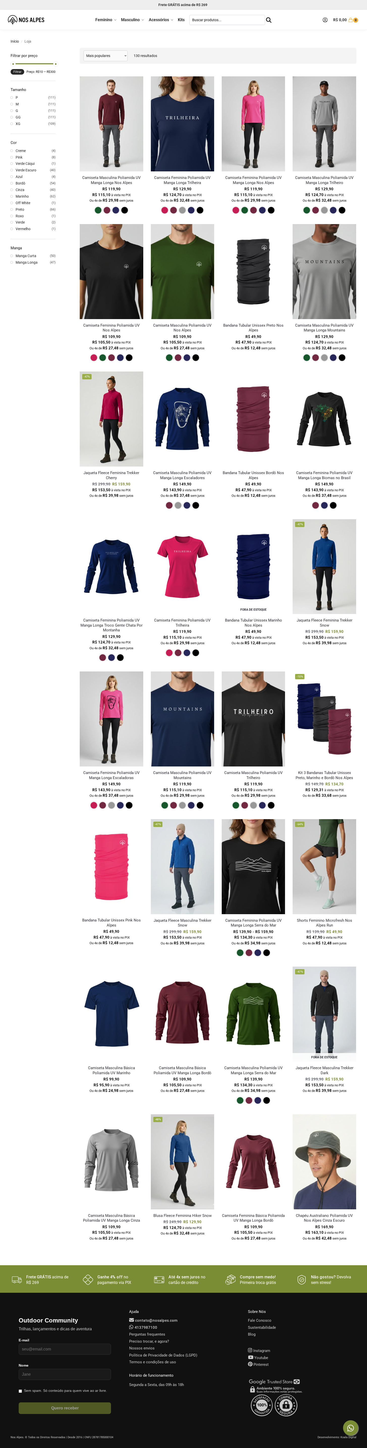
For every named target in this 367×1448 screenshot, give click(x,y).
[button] (346, 19)
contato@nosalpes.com (156, 1320)
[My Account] (325, 19)
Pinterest (260, 1364)
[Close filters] (57, 51)
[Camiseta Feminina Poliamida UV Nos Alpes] (111, 271)
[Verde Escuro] (98, 210)
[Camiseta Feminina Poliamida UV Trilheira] (182, 566)
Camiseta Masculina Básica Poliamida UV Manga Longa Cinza (111, 1218)
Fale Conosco (259, 1320)
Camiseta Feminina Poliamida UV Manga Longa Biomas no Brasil (324, 475)
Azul (19, 177)
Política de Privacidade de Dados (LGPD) (163, 1355)
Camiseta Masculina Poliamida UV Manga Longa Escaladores (182, 475)
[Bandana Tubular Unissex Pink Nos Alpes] (111, 866)
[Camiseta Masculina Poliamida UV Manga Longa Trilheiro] (324, 123)
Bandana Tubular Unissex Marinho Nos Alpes (253, 623)
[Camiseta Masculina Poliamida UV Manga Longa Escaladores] (182, 419)
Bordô (20, 183)
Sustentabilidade (262, 1327)
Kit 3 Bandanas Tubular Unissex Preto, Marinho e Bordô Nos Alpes (324, 775)
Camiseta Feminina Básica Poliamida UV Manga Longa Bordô (253, 1218)
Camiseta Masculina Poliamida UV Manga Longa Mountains (324, 328)
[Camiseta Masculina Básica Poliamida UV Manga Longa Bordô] (182, 1014)
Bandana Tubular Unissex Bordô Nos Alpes (253, 475)
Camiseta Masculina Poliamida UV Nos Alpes (182, 328)
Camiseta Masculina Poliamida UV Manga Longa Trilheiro (324, 180)
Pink (19, 157)
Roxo (20, 216)
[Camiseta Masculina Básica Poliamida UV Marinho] (111, 1014)
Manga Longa (27, 262)
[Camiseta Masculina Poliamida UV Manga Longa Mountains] (324, 271)
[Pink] (164, 210)
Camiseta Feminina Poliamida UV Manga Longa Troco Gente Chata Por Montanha (111, 625)
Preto (20, 209)
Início (15, 41)
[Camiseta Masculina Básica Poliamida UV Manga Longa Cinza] (111, 1161)
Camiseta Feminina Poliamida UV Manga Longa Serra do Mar (253, 923)
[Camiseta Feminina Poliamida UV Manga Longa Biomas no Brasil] (324, 419)
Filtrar (17, 72)
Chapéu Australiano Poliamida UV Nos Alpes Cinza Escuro (324, 1218)
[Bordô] (107, 210)
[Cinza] (182, 210)
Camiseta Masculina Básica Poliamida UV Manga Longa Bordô (182, 1070)
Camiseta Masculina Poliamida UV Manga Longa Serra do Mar (253, 1070)
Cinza (20, 190)
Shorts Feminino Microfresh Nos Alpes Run (324, 923)
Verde (20, 222)
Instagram (261, 1350)
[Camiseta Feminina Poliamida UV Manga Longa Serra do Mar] (253, 866)
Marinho (22, 196)
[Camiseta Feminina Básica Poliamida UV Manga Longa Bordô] (253, 1161)
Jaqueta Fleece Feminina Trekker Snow (324, 623)
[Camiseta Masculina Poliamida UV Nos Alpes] (182, 271)
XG (18, 124)
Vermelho (23, 229)
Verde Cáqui (25, 164)
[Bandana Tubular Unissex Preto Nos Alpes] (253, 271)
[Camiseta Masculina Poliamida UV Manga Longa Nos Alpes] (111, 123)
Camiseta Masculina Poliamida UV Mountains (182, 775)
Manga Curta (26, 256)
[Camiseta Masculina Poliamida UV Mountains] (182, 718)
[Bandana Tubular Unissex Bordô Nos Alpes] (253, 419)
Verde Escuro (26, 170)
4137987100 (145, 1327)
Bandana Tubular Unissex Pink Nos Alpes (111, 923)
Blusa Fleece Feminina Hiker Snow (182, 1215)
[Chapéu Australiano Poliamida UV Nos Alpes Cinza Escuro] (324, 1161)
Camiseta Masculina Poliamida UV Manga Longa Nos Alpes (111, 180)
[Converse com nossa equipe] (350, 1427)
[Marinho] (116, 210)
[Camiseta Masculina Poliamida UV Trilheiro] (253, 718)
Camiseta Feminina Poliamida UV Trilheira (182, 623)
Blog (252, 1334)
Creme (21, 151)
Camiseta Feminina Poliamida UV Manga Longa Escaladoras (111, 775)
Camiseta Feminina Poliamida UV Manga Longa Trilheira (182, 180)
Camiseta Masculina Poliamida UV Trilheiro (253, 775)
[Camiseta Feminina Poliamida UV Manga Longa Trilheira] (182, 123)
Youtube (260, 1357)
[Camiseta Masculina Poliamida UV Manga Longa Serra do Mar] (253, 1014)
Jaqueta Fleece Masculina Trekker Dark (324, 1070)
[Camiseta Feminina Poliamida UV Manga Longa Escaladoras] (111, 718)
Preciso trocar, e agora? (149, 1341)
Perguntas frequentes (147, 1334)
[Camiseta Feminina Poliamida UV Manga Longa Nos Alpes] (253, 123)
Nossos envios (142, 1348)
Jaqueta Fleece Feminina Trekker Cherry (111, 475)
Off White (23, 203)
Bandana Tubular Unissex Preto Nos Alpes (253, 328)
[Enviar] (269, 20)
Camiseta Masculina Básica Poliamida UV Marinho (111, 1070)
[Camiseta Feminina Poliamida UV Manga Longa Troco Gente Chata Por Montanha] (111, 566)
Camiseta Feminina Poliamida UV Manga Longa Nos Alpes (253, 180)
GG (18, 117)
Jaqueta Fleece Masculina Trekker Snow (182, 923)
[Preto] (124, 210)
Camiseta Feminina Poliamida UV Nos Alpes (111, 328)
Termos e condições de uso (152, 1362)
